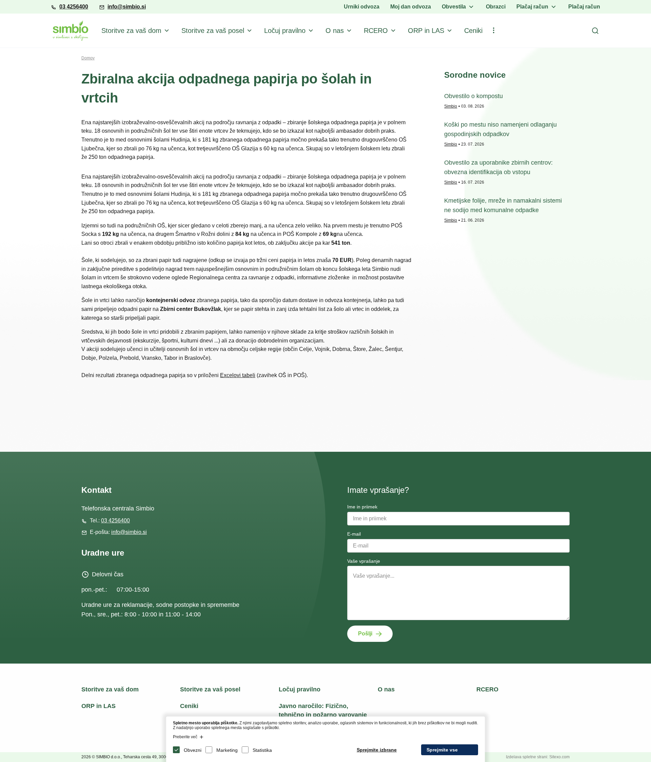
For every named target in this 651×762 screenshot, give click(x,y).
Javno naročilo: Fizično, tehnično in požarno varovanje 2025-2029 (323, 714)
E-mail (354, 534)
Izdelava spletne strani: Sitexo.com (538, 757)
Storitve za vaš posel (212, 30)
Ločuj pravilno (284, 30)
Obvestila (454, 7)
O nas (335, 30)
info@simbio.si (126, 7)
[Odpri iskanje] (595, 30)
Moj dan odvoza (410, 7)
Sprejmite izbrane (377, 749)
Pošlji (365, 633)
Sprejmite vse (442, 749)
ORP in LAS (426, 30)
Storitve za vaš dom (131, 30)
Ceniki (473, 30)
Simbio (450, 106)
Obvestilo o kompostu (473, 96)
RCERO (376, 30)
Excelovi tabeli (237, 375)
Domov (88, 58)
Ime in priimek (362, 506)
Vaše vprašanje (363, 561)
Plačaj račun (532, 7)
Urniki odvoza (361, 7)
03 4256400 (73, 7)
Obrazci (496, 7)
